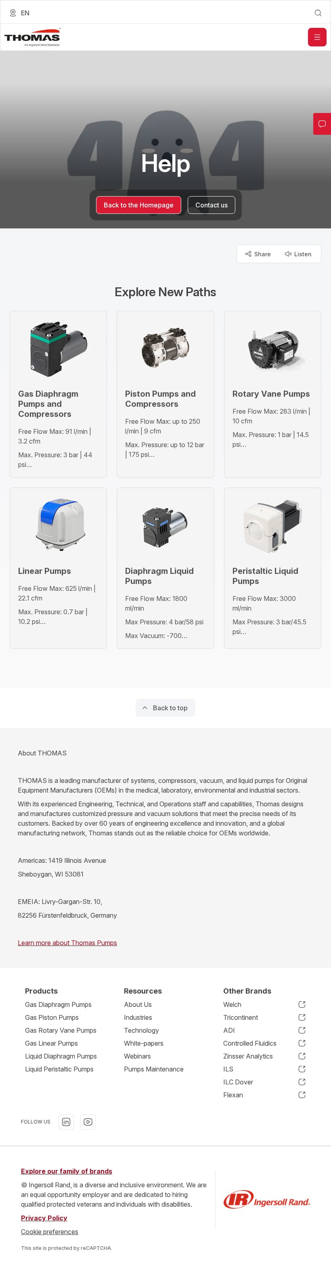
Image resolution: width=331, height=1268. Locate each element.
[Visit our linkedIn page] (66, 1122)
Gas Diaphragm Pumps (58, 1004)
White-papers (143, 1043)
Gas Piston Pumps (52, 1017)
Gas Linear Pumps (51, 1043)
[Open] (317, 37)
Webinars (137, 1056)
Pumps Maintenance (154, 1069)
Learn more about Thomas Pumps (67, 943)
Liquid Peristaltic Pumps (59, 1069)
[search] (318, 13)
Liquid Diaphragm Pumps (61, 1056)
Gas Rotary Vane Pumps (60, 1030)
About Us (138, 1004)
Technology (141, 1030)
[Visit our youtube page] (88, 1122)
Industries (138, 1017)
